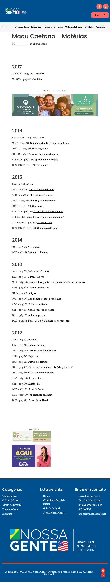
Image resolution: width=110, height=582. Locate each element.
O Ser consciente (38, 304)
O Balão (32, 339)
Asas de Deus (36, 389)
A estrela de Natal (38, 400)
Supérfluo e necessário (45, 159)
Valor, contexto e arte (40, 194)
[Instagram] (106, 6)
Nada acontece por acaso (42, 309)
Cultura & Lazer (73, 26)
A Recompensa (36, 315)
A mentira (39, 73)
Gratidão (37, 79)
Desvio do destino (37, 361)
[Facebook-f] (99, 6)
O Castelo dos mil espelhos (48, 211)
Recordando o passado (41, 189)
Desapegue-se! (40, 148)
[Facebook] (103, 570)
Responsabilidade (38, 252)
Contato (89, 26)
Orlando (58, 26)
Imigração (37, 26)
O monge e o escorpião (43, 200)
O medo (40, 137)
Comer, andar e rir (39, 287)
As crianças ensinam (41, 394)
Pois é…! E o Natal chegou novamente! (49, 320)
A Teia (29, 183)
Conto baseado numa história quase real (50, 367)
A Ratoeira (34, 383)
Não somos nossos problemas (44, 298)
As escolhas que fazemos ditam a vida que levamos (57, 282)
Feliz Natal (42, 165)
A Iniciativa (34, 246)
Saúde (48, 26)
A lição (32, 293)
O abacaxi (37, 206)
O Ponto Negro (36, 276)
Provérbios (35, 378)
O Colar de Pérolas (38, 271)
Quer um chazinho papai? (50, 217)
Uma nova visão (36, 345)
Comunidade (22, 26)
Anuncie (100, 26)
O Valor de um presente (41, 372)
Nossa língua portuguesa (45, 154)
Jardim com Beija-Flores (42, 350)
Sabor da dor (44, 222)
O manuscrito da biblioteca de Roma (49, 143)
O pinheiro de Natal (47, 228)
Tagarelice (34, 356)
